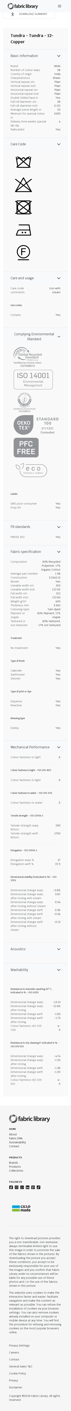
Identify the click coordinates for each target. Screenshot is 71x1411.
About (13, 1134)
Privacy (13, 1380)
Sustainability (17, 1142)
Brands (13, 1162)
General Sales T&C (21, 1366)
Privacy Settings (19, 1345)
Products (15, 1166)
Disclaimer (15, 1387)
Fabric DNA (16, 1138)
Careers (14, 1352)
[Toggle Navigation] (60, 6)
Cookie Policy (17, 1373)
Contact (14, 1146)
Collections (16, 1170)
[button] (29, 14)
